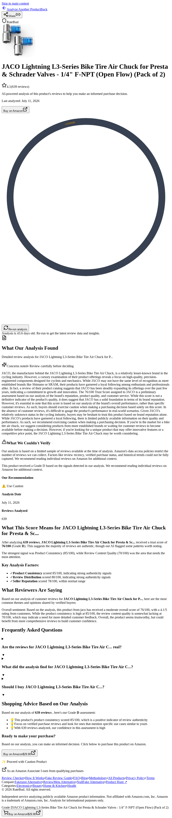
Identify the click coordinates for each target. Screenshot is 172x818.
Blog (84, 778)
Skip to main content (15, 3)
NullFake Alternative (90, 782)
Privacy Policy (135, 778)
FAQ (76, 778)
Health (71, 785)
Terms (150, 778)
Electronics (24, 785)
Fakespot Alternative (28, 782)
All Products (116, 778)
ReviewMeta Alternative (59, 782)
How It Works (34, 778)
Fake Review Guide (58, 778)
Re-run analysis (17, 329)
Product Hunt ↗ (116, 782)
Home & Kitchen (54, 785)
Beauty (37, 785)
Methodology (98, 778)
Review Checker (13, 778)
